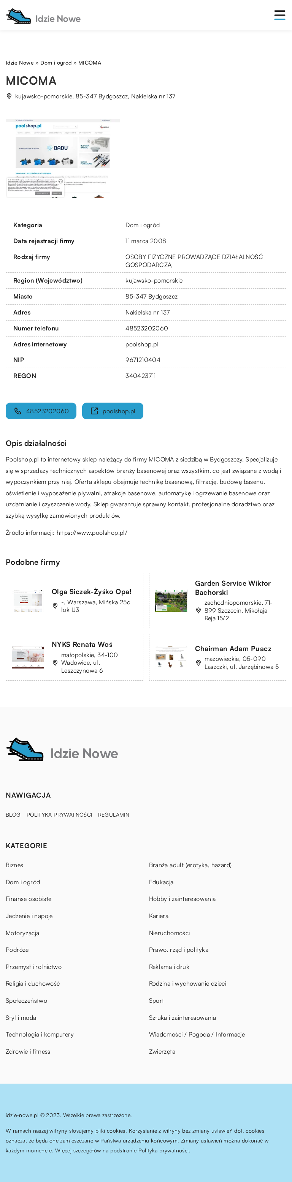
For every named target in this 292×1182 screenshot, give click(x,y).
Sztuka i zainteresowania (182, 1017)
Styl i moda (21, 1017)
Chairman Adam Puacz (233, 648)
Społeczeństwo (26, 1000)
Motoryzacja (22, 933)
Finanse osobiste (28, 898)
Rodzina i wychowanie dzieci (188, 983)
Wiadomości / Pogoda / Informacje (197, 1034)
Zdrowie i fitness (28, 1051)
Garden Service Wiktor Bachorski (233, 587)
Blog (13, 814)
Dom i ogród (142, 225)
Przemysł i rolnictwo (34, 966)
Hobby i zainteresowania (182, 898)
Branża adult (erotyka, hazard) (190, 865)
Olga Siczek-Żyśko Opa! (92, 591)
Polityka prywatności (59, 814)
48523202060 (146, 328)
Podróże (17, 949)
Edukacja (161, 882)
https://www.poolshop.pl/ (92, 532)
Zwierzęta (162, 1051)
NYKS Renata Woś (82, 644)
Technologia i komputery (40, 1034)
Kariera (159, 916)
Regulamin (114, 814)
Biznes (14, 865)
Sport (156, 1000)
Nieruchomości (169, 933)
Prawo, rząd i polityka (179, 949)
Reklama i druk (169, 966)
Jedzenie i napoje (29, 916)
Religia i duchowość (33, 983)
